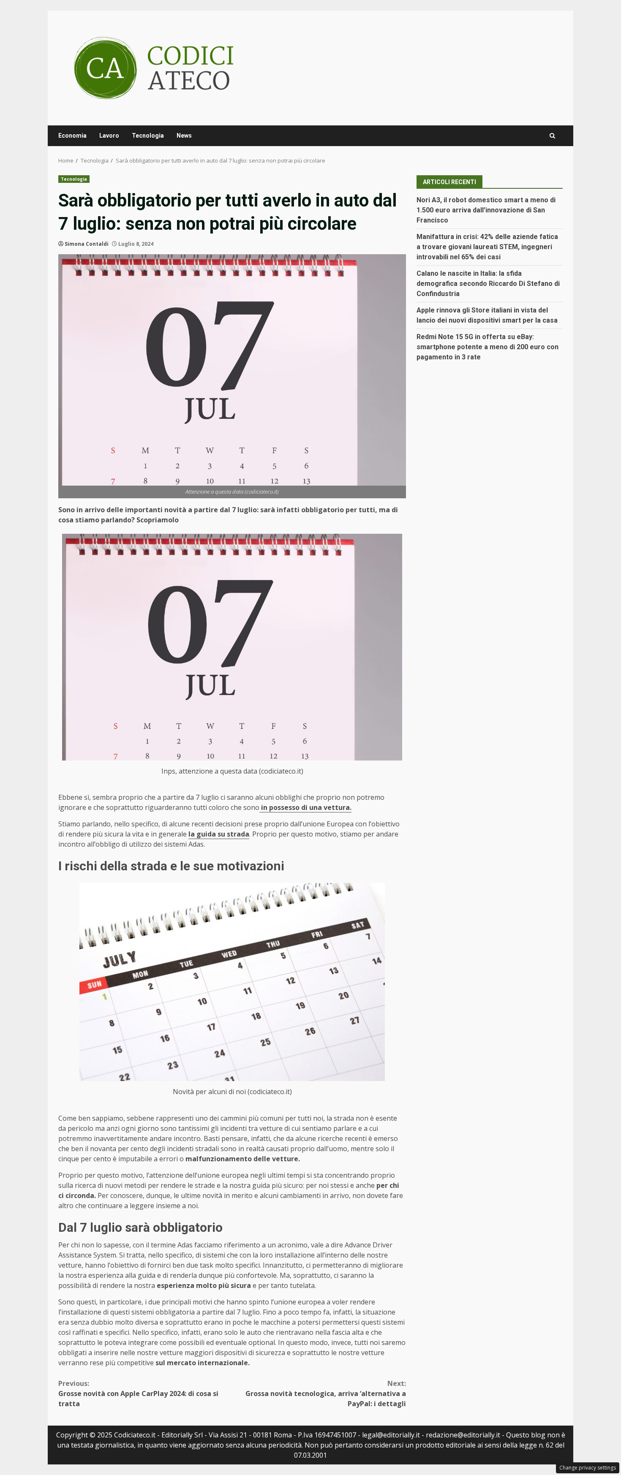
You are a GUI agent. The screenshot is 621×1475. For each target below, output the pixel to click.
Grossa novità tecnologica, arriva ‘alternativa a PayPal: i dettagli (325, 1393)
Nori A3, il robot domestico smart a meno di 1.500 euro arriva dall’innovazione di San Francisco (486, 210)
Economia (72, 135)
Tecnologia (148, 135)
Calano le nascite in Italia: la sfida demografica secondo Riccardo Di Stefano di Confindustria (488, 283)
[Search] (552, 136)
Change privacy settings (587, 1467)
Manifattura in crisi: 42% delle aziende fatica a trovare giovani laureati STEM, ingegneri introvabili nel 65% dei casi (487, 247)
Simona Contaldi (87, 243)
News (184, 135)
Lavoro (109, 135)
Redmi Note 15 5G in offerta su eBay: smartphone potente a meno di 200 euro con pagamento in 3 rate (487, 347)
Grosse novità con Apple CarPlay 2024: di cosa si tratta (138, 1393)
